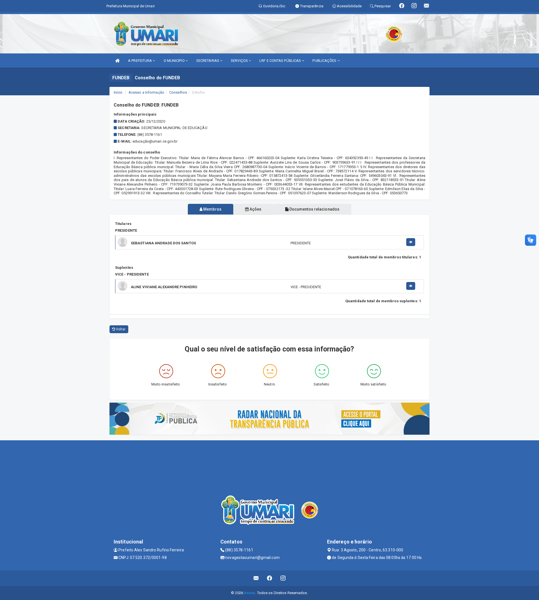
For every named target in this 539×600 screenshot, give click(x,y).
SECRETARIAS (208, 60)
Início (118, 92)
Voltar (120, 329)
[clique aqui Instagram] (283, 578)
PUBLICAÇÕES (324, 60)
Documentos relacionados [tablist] (314, 209)
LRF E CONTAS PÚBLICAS (280, 60)
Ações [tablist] (255, 209)
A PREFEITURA (140, 60)
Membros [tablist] (211, 209)
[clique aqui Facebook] (270, 578)
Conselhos (178, 92)
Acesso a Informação (146, 92)
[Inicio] (117, 60)
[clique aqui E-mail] (256, 578)
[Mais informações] (410, 242)
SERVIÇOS (240, 60)
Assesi (249, 593)
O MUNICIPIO (175, 60)
